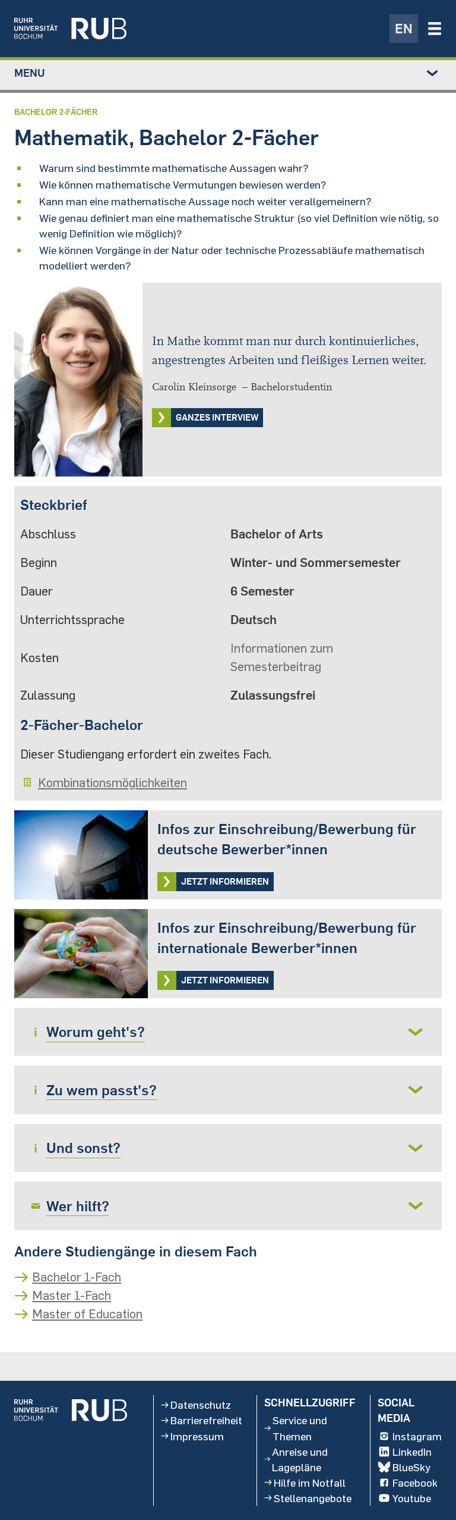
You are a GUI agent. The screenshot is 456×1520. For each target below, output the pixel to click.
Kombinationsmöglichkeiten (112, 782)
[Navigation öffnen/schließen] (435, 28)
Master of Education (87, 1313)
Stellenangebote (313, 1498)
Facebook (415, 1482)
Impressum (197, 1436)
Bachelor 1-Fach (76, 1276)
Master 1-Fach (71, 1295)
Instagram (417, 1436)
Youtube (411, 1498)
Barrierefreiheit (206, 1420)
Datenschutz (200, 1404)
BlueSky (411, 1467)
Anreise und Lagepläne (300, 1459)
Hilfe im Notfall (310, 1482)
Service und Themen (300, 1428)
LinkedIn (412, 1451)
